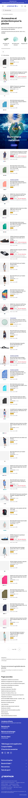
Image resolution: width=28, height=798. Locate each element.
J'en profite (14, 145)
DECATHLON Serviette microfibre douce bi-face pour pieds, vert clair (18, 320)
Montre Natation (5, 713)
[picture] (4, 62)
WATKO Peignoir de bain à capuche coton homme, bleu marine (18, 562)
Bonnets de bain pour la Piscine (8, 700)
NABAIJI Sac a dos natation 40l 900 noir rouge (18, 509)
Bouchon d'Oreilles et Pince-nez (8, 692)
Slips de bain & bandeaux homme (9, 715)
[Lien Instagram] (11, 753)
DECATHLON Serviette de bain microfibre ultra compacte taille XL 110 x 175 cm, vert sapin (18, 223)
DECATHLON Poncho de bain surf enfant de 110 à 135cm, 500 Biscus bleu (18, 481)
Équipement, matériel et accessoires (9, 679)
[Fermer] (26, 2)
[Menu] (2, 6)
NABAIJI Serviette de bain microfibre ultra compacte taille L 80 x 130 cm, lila (18, 619)
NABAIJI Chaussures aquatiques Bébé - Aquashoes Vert (17, 87)
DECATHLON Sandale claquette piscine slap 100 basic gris (17, 344)
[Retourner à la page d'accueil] (12, 6)
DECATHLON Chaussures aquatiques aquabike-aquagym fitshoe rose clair (18, 495)
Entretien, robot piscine (6, 687)
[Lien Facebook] (2, 753)
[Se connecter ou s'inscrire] (22, 6)
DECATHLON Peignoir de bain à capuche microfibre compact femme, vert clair (17, 633)
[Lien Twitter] (5, 753)
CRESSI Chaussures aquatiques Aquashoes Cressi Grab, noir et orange (17, 238)
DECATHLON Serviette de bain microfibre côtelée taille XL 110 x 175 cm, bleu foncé (18, 605)
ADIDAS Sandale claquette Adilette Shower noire (18, 250)
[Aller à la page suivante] (19, 649)
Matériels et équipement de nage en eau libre (11, 681)
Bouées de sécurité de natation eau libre (10, 710)
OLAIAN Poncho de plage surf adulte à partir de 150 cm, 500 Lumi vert (18, 72)
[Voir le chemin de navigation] (1, 14)
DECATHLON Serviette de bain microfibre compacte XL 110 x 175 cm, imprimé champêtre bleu (18, 373)
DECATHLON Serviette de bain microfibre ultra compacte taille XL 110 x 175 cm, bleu (18, 101)
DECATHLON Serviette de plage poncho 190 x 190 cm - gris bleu (17, 548)
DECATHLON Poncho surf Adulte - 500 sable (18, 452)
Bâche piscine (4, 711)
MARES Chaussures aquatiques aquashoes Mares (17, 535)
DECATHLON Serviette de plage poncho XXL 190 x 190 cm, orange (18, 358)
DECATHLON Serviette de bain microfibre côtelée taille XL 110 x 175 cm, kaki (18, 591)
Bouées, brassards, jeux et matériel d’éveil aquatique (13, 683)
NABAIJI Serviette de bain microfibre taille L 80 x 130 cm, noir (18, 209)
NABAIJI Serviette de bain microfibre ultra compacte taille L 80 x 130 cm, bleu (18, 467)
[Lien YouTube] (8, 753)
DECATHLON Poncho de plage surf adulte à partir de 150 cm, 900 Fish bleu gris (18, 332)
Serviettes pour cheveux (15, 44)
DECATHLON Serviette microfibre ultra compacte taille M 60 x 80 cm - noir (18, 398)
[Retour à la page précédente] (8, 649)
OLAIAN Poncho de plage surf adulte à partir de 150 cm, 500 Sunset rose (18, 410)
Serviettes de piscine (6, 44)
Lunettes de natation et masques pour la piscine (12, 694)
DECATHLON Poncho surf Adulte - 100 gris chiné (18, 264)
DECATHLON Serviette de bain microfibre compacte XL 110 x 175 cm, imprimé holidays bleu (18, 291)
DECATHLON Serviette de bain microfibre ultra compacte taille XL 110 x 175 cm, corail (18, 183)
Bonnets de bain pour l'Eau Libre (8, 689)
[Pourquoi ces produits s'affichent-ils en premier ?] (2, 55)
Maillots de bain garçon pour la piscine (10, 706)
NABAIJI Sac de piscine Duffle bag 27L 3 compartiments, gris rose (18, 305)
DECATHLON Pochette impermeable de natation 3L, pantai (18, 521)
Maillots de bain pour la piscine (8, 691)
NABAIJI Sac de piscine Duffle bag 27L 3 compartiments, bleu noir (18, 195)
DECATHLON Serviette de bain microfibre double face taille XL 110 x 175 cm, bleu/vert (18, 385)
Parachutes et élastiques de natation (10, 685)
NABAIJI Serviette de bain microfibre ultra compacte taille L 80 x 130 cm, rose (18, 577)
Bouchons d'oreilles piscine (7, 702)
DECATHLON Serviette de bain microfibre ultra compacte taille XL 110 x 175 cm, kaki (18, 167)
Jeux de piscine (4, 704)
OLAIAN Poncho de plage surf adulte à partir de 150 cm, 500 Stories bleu (18, 152)
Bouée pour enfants (5, 708)
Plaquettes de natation (6, 696)
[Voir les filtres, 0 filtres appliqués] (3, 51)
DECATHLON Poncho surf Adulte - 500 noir (18, 276)
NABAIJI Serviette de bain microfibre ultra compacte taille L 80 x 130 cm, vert (18, 425)
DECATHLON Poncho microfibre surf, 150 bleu (18, 438)
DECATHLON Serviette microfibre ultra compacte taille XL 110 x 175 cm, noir (18, 59)
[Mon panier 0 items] (25, 6)
